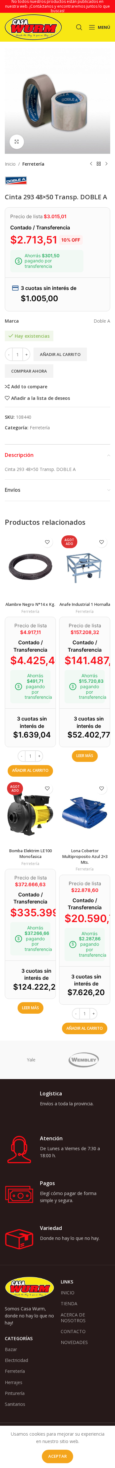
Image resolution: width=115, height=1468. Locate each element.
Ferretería (33, 164)
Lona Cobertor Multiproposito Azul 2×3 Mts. (85, 856)
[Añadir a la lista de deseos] (47, 542)
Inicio (10, 164)
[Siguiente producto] (106, 164)
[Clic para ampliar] (17, 142)
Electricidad (16, 1360)
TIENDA (69, 1303)
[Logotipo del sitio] (33, 27)
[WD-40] (31, 1060)
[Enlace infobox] (57, 1104)
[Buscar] (79, 27)
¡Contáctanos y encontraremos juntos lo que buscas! (69, 8)
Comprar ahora (29, 371)
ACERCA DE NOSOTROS (73, 1318)
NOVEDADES (74, 1342)
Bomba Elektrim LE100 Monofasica (30, 853)
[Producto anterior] (91, 164)
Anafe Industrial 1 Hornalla (84, 604)
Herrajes (13, 1382)
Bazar (11, 1349)
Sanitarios (15, 1404)
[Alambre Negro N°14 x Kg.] (30, 566)
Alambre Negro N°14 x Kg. (30, 604)
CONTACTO (73, 1331)
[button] (30, 771)
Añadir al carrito (60, 354)
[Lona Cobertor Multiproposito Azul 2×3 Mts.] (84, 813)
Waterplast (84, 1060)
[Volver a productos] (99, 164)
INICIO (67, 1293)
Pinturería (15, 1393)
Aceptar (57, 1456)
